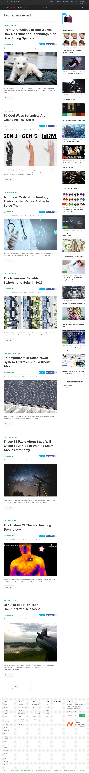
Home (19, 716)
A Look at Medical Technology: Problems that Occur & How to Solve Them (26, 201)
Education (35, 710)
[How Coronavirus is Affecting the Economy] (73, 337)
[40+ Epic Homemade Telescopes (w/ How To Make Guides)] (73, 86)
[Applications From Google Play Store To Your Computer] (73, 360)
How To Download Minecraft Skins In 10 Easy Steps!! (73, 211)
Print (5, 756)
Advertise (81, 1)
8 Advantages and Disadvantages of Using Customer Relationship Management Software (73, 280)
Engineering (8, 353)
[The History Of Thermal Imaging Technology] (30, 559)
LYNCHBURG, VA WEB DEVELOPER (22, 770)
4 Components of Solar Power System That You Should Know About (27, 362)
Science (6, 25)
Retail (6, 759)
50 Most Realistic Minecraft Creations (73, 303)
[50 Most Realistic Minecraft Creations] (73, 292)
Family (6, 727)
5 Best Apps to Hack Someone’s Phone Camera (71, 234)
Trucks (6, 764)
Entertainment (42, 7)
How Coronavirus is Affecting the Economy (72, 349)
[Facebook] (5, 1)
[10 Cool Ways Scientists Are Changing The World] (30, 150)
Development (22, 707)
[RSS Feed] (14, 1)
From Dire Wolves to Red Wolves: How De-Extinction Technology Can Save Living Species (30, 34)
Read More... (9, 98)
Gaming (6, 736)
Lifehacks (7, 750)
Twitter (43, 44)
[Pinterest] (17, 1)
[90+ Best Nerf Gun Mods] (73, 177)
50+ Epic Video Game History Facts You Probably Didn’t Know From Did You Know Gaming (73, 165)
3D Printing (35, 705)
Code (33, 707)
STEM (32, 7)
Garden (6, 739)
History (10, 521)
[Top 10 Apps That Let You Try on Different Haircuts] (73, 39)
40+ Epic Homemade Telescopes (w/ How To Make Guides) (73, 98)
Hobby (6, 747)
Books (48, 707)
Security (20, 724)
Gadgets (20, 710)
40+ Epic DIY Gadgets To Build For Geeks (72, 74)
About (52, 1)
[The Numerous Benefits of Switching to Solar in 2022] (30, 312)
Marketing (21, 719)
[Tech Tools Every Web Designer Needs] (73, 109)
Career (6, 710)
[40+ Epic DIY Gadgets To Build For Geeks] (73, 63)
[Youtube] (9, 1)
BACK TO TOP (82, 770)
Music (47, 713)
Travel (6, 761)
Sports (48, 716)
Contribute (73, 1)
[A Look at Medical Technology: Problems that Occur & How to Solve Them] (30, 234)
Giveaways (21, 713)
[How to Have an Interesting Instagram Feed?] (73, 313)
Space (10, 600)
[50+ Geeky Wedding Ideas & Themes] (73, 245)
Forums (65, 1)
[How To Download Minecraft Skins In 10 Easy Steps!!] (73, 199)
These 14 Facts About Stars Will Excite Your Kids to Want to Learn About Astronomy (29, 446)
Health (6, 741)
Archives (58, 1)
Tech (19, 7)
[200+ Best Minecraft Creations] (73, 131)
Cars (5, 713)
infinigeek (10, 44)
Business (7, 192)
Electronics (8, 724)
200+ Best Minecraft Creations (71, 141)
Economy (6, 722)
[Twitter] (7, 1)
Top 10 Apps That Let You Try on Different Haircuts (72, 51)
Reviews (20, 722)
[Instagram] (19, 1)
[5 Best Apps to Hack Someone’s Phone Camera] (73, 222)
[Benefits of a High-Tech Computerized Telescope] (30, 642)
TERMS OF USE (73, 770)
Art (47, 705)
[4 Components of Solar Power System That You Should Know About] (30, 396)
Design (6, 716)
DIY (5, 719)
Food (5, 733)
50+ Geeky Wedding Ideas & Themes (73, 256)
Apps (5, 705)
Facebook (51, 44)
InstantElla (65, 387)
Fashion (6, 730)
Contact (82, 3)
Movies (48, 710)
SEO (19, 727)
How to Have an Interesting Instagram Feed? (73, 325)
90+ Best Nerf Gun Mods (69, 188)
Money (6, 753)
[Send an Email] (12, 1)
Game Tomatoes (67, 385)
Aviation (6, 707)
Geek (26, 7)
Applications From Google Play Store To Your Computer (73, 372)
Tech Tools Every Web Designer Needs (73, 120)
